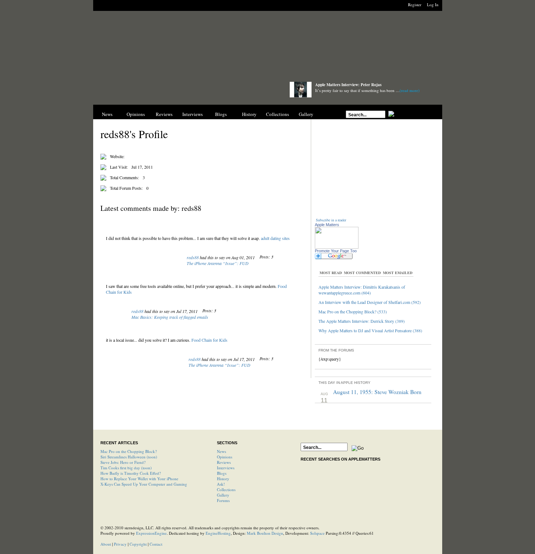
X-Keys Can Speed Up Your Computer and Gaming (143, 484)
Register (414, 4)
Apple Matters (327, 224)
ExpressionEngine (151, 533)
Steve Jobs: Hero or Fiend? (123, 462)
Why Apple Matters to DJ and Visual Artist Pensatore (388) (370, 330)
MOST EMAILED (397, 272)
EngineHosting (218, 533)
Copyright (138, 544)
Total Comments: (124, 177)
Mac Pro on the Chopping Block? (128, 451)
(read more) (410, 90)
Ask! (221, 484)
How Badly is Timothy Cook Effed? (130, 473)
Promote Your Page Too (336, 251)
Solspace (317, 533)
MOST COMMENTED (362, 272)
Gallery (306, 114)
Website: (117, 156)
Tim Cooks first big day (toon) (126, 467)
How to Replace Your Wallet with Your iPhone (139, 478)
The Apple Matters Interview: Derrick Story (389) (361, 321)
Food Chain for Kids (209, 340)
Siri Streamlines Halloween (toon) (128, 456)
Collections (277, 114)
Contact (156, 544)
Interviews (192, 114)
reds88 (193, 257)
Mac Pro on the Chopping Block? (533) (352, 311)
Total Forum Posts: (126, 188)
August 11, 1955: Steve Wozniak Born (377, 392)
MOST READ (331, 272)
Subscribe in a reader (331, 219)
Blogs (221, 114)
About (105, 544)
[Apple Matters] (184, 92)
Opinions (136, 114)
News (107, 114)
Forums (223, 500)
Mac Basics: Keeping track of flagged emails (169, 317)
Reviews (164, 114)
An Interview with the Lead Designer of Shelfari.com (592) (369, 302)
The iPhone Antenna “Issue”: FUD (218, 263)
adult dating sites (275, 238)
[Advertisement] (267, 48)
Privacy (120, 544)
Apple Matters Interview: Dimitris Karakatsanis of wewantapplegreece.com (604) (361, 290)
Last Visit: (119, 167)
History (249, 114)
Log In (433, 4)
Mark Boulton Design (265, 533)
